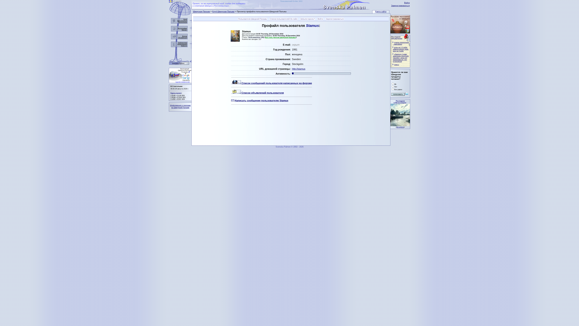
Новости (184, 45)
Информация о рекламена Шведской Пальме (180, 106)
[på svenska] (171, 1)
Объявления (182, 37)
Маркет (184, 30)
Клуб (185, 19)
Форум (184, 36)
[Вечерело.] (400, 125)
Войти (407, 3)
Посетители (182, 22)
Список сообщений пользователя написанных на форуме (276, 83)
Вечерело (400, 127)
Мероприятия (182, 21)
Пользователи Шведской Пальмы (252, 19)
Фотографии (182, 28)
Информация (182, 44)
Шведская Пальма (201, 11)
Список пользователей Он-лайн (283, 19)
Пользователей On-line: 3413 (291, 1)
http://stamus (298, 69)
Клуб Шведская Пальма (223, 11)
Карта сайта (380, 11)
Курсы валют (176, 93)
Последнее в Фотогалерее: (400, 102)
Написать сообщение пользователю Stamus (261, 100)
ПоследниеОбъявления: (396, 38)
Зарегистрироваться (400, 6)
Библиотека (182, 42)
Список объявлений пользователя (262, 93)
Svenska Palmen (178, 63)
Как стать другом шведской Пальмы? (280, 37)
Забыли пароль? (307, 19)
